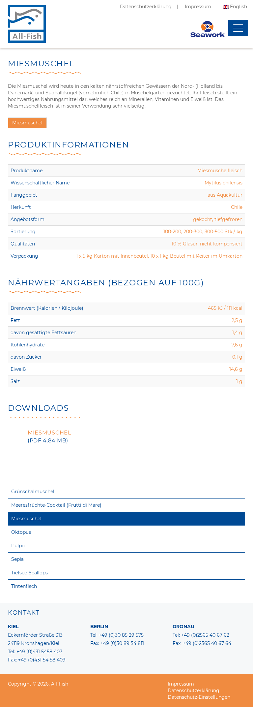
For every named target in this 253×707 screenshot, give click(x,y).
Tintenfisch (24, 586)
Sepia (17, 559)
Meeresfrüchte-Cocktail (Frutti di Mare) (56, 505)
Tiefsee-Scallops (29, 573)
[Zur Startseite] (27, 31)
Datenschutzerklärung (146, 7)
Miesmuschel (26, 519)
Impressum (198, 7)
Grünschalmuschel (32, 492)
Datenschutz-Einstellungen (199, 697)
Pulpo (18, 546)
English (238, 7)
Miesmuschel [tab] (27, 123)
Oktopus (21, 532)
